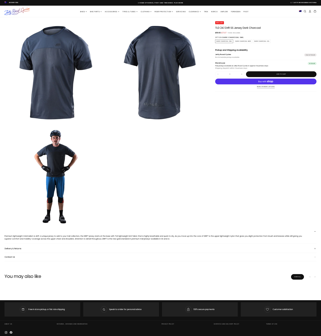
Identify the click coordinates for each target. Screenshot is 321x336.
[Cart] (314, 11)
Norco (214, 12)
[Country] (6, 2)
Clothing (145, 12)
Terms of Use (271, 324)
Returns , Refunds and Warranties (72, 324)
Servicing (181, 12)
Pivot (246, 12)
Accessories (111, 12)
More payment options (266, 87)
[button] (304, 11)
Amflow (224, 12)
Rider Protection (163, 12)
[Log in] (309, 11)
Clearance (194, 12)
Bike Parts (95, 12)
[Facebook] (11, 332)
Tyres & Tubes (129, 12)
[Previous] (309, 276)
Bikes (82, 12)
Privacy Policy (168, 324)
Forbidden (236, 12)
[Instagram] (6, 332)
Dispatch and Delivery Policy (226, 324)
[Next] (314, 276)
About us (8, 324)
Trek (206, 12)
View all (297, 277)
